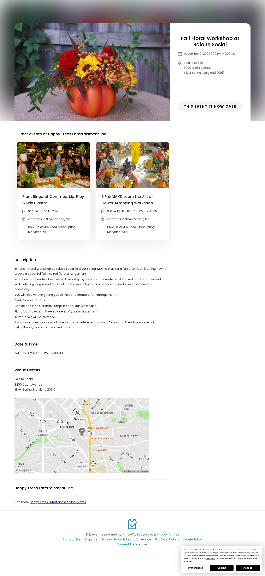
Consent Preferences (132, 544)
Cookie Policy (192, 539)
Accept (247, 567)
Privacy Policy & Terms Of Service (126, 539)
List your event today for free (158, 534)
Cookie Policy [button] (210, 558)
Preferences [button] (188, 561)
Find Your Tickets (167, 539)
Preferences (195, 567)
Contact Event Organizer (81, 539)
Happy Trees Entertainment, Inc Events (58, 502)
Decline (221, 567)
